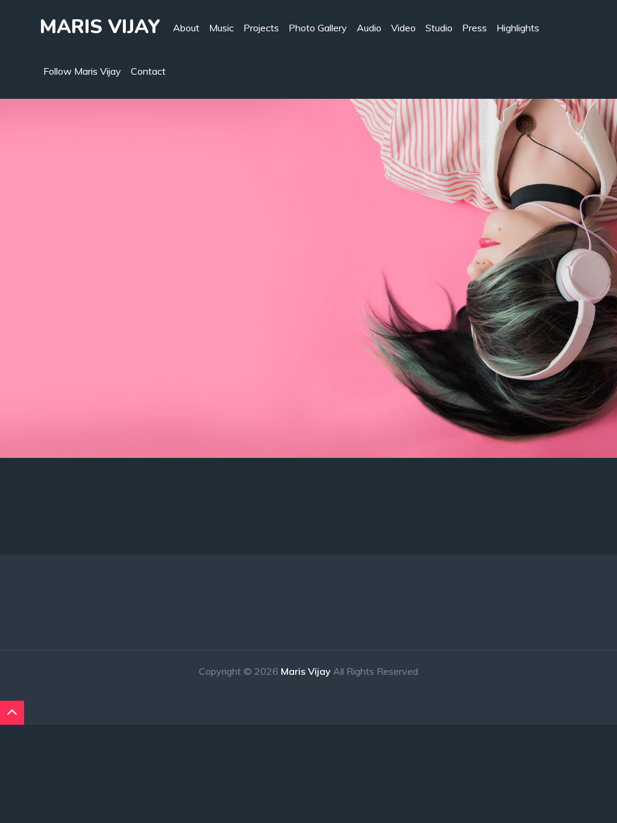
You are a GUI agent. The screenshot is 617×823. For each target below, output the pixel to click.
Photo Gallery (318, 28)
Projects (261, 28)
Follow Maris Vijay (82, 71)
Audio (369, 28)
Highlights (517, 28)
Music (221, 28)
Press (474, 28)
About (186, 28)
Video (403, 28)
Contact (148, 71)
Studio (439, 28)
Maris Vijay (100, 27)
